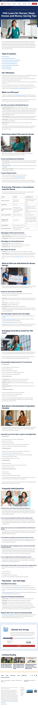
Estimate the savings (5, 315)
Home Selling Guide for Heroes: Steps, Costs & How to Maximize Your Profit (18, 666)
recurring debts (4, 167)
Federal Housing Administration (20, 95)
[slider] (11, 638)
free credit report (11, 454)
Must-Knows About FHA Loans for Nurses (8, 58)
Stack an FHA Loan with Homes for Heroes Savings (10, 61)
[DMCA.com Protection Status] (29, 691)
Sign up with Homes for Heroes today (8, 614)
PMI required (27, 206)
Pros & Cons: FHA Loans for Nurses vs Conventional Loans (11, 60)
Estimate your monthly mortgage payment (9, 319)
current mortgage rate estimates (10, 322)
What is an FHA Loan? (5, 56)
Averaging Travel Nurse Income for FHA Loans (9, 63)
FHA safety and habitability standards (19, 176)
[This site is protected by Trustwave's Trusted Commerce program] (22, 691)
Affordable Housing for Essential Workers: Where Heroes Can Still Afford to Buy (31, 666)
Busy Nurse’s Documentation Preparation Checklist (10, 65)
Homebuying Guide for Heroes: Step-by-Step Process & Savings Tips (6, 666)
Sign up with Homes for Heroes (7, 592)
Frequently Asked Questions (6, 67)
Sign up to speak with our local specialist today (19, 88)
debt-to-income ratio (17, 587)
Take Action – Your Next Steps (7, 68)
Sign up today (4, 324)
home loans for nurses (19, 256)
